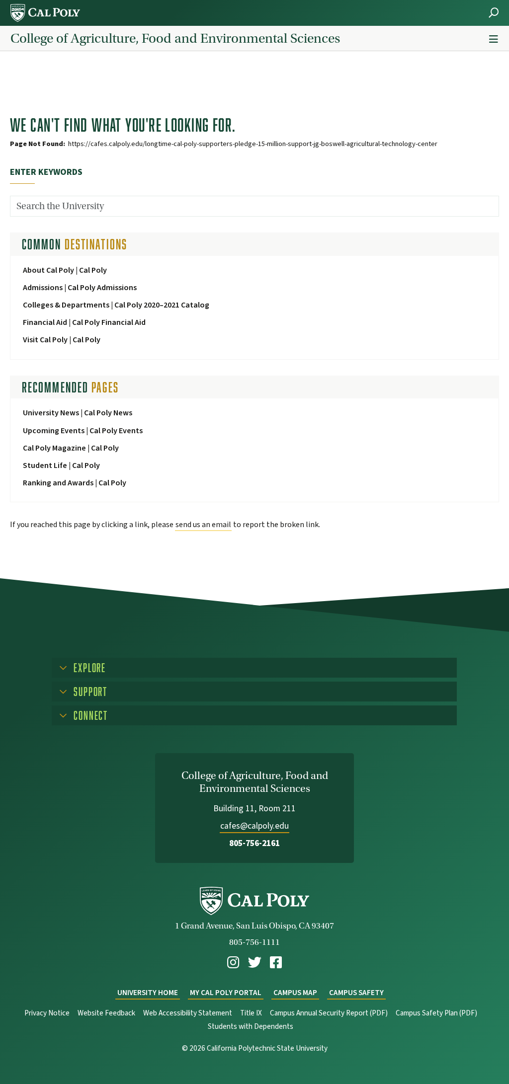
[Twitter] (255, 962)
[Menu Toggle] (493, 39)
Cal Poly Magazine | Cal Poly (71, 448)
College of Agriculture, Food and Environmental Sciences (175, 38)
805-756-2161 (254, 843)
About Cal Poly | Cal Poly (65, 270)
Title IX (251, 1013)
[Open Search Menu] (494, 12)
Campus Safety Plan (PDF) (436, 1013)
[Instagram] (233, 962)
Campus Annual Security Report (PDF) (329, 1013)
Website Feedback (106, 1013)
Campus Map (295, 993)
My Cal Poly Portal (225, 993)
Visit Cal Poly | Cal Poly (61, 339)
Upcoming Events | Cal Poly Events (83, 430)
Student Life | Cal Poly (61, 465)
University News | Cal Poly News (77, 412)
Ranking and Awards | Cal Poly (74, 482)
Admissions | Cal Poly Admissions (80, 287)
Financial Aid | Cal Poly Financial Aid (84, 322)
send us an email (203, 524)
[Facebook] (275, 962)
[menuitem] (233, 962)
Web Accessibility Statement (187, 1013)
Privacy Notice (47, 1013)
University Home (147, 993)
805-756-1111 (254, 942)
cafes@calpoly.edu (254, 826)
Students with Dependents (250, 1026)
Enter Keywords (46, 172)
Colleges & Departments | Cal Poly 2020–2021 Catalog (116, 305)
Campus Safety (356, 993)
